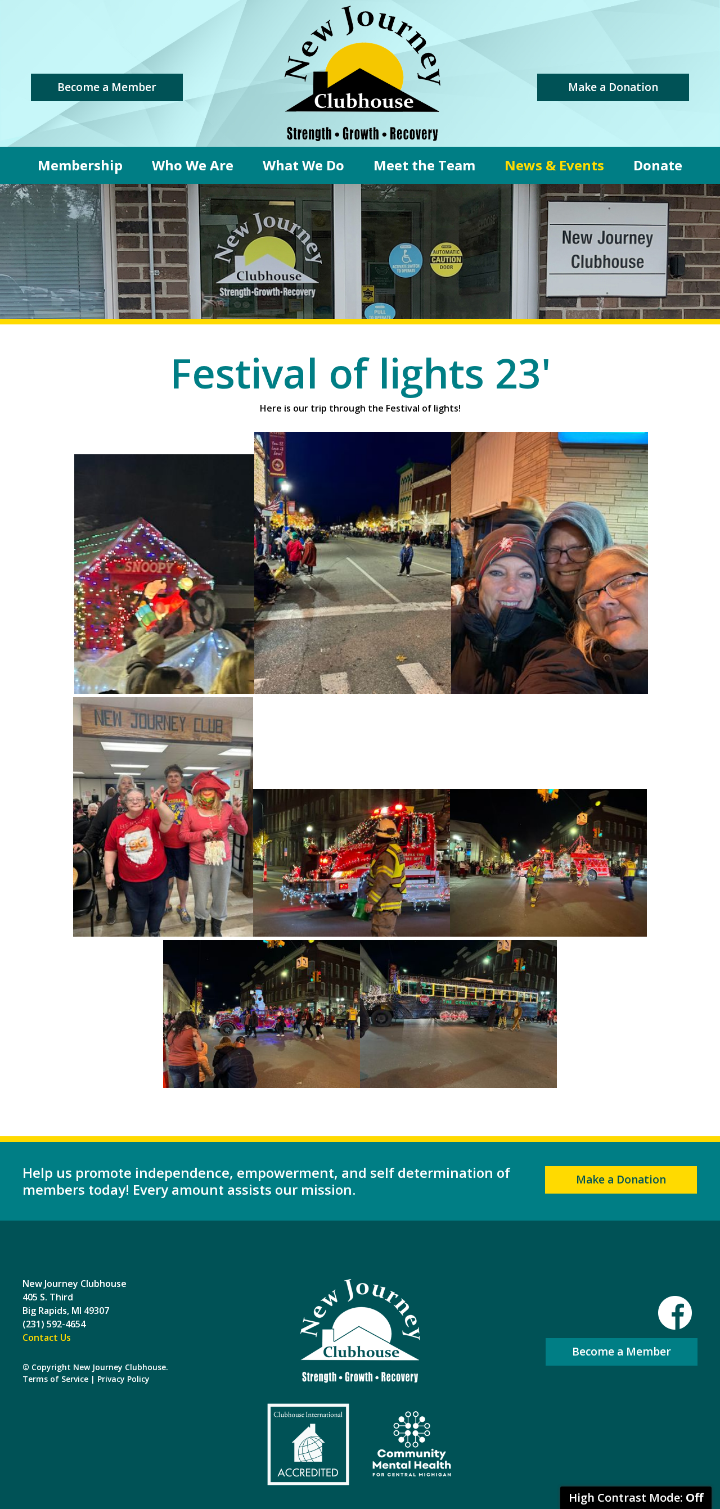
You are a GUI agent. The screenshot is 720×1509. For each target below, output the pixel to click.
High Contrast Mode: (636, 1497)
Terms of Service (55, 1379)
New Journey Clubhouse (362, 73)
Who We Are (192, 165)
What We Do (303, 165)
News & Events (554, 165)
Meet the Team (424, 165)
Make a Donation (613, 87)
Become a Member (106, 87)
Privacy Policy (123, 1379)
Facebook (675, 1313)
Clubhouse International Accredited (308, 1444)
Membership (80, 165)
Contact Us (46, 1337)
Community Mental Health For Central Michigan (412, 1444)
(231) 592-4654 (54, 1324)
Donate (657, 165)
